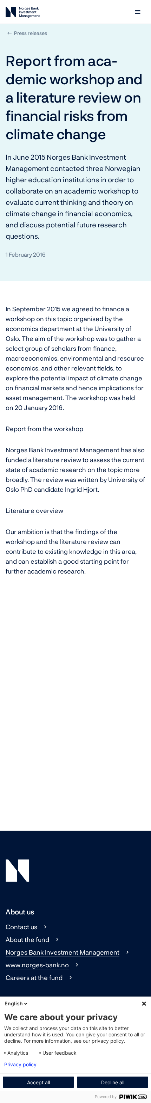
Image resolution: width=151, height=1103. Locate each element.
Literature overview (34, 510)
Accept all (38, 1082)
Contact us (21, 927)
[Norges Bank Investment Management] (23, 13)
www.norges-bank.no (37, 965)
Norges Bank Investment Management (62, 952)
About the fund (27, 939)
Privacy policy (20, 1064)
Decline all (112, 1082)
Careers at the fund (34, 977)
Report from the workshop (44, 429)
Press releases (30, 33)
